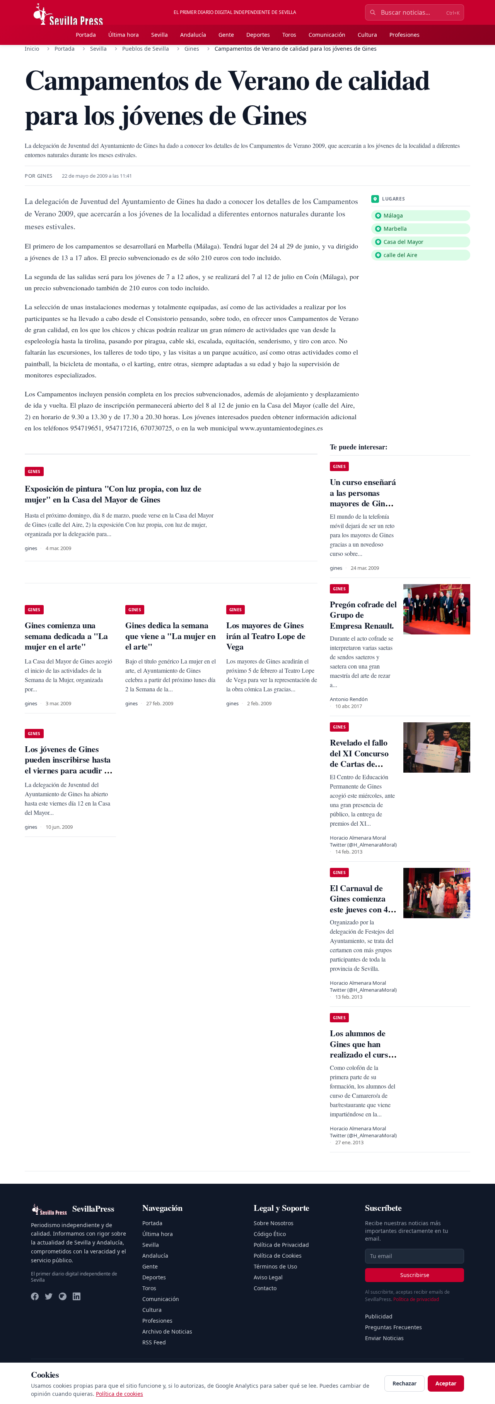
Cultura (367, 34)
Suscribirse (414, 1275)
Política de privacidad (416, 1299)
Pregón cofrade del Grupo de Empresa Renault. (363, 615)
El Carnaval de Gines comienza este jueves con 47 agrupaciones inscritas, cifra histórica (361, 914)
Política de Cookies (278, 1255)
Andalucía (193, 34)
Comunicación (327, 34)
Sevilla (159, 34)
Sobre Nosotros (274, 1223)
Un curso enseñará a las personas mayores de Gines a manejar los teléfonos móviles (363, 503)
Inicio (32, 48)
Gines (191, 48)
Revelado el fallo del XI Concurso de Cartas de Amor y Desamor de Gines (360, 763)
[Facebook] (35, 1296)
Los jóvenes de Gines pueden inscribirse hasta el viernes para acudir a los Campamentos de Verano (68, 770)
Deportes (258, 34)
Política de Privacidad (281, 1244)
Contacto (265, 1288)
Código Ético (270, 1234)
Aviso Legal (268, 1277)
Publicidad (379, 1316)
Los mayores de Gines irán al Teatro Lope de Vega (266, 636)
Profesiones (404, 34)
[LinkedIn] (76, 1296)
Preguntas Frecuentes (393, 1327)
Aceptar (445, 1383)
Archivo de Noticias (167, 1331)
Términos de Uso (275, 1266)
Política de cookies (119, 1393)
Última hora (123, 34)
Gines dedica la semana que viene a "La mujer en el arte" (170, 636)
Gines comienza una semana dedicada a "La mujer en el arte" (66, 636)
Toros (289, 34)
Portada (86, 34)
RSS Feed (154, 1342)
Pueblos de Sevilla (145, 48)
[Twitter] (49, 1296)
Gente (226, 34)
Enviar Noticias (384, 1338)
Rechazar (404, 1383)
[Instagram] (63, 1296)
